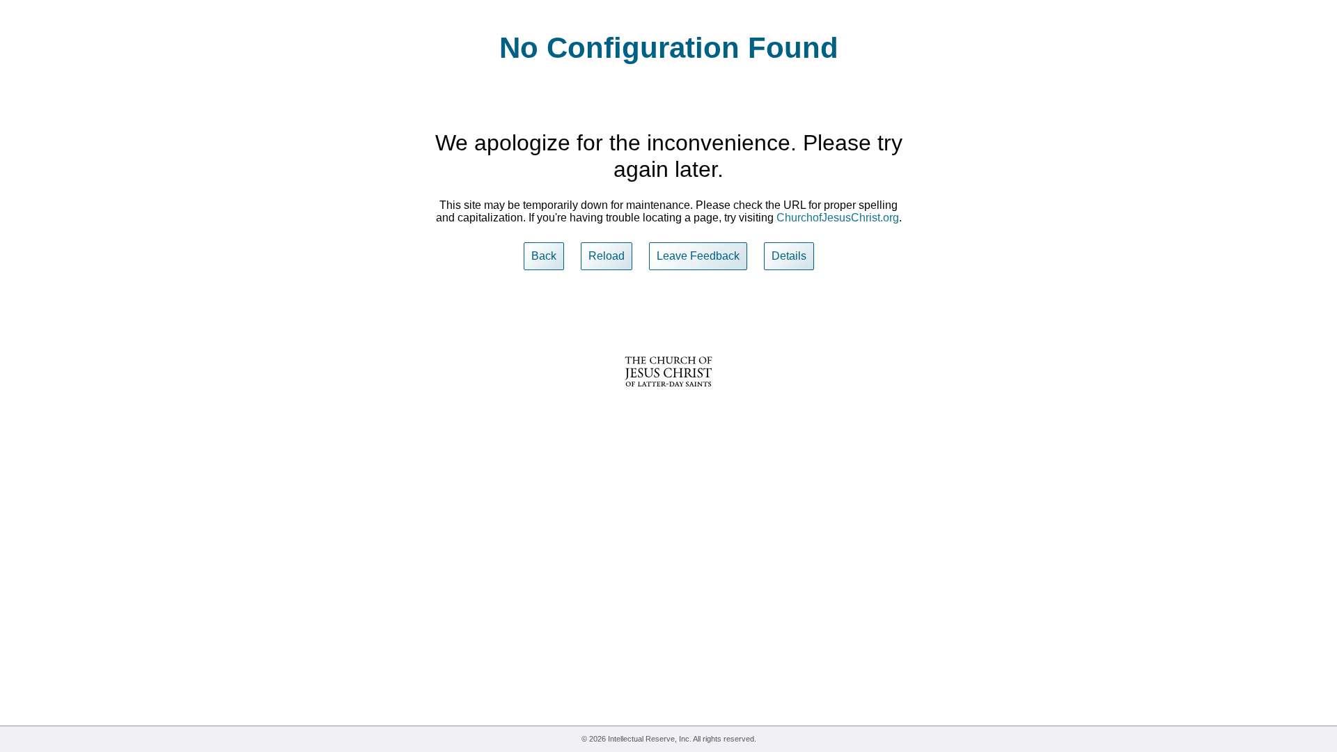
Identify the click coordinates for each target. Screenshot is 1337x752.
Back (543, 256)
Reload (606, 256)
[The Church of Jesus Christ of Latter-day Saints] (668, 396)
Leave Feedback (698, 256)
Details (789, 256)
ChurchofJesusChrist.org (837, 218)
